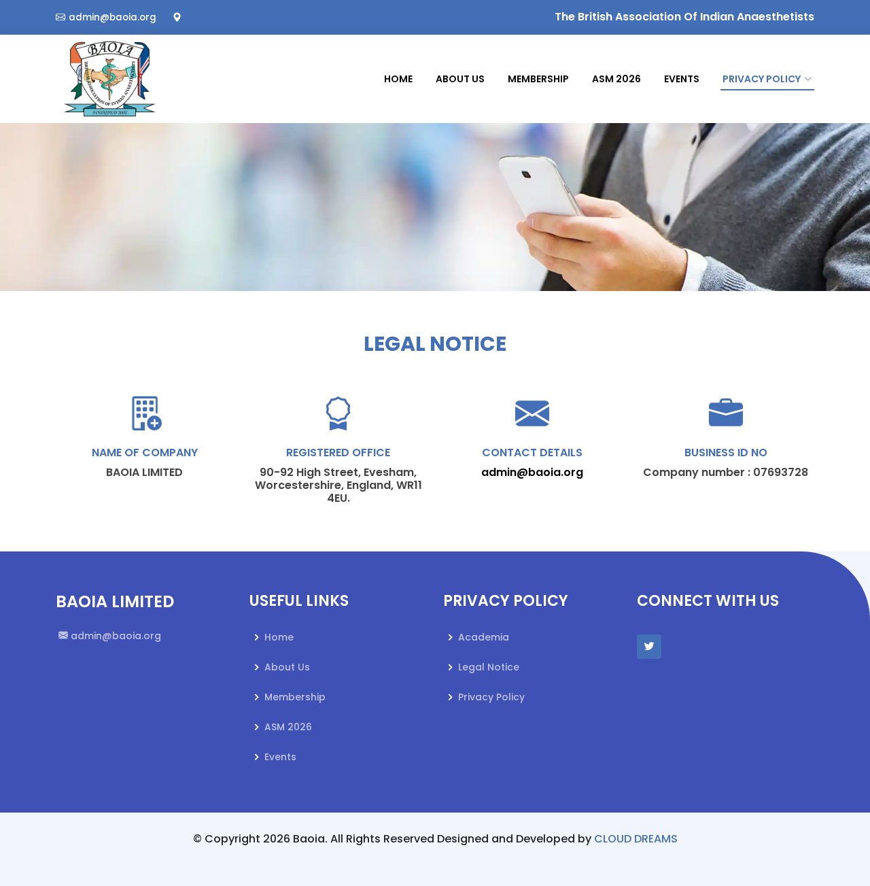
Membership (538, 79)
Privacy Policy (491, 697)
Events (280, 757)
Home (398, 79)
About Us (460, 79)
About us (287, 667)
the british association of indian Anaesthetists (684, 16)
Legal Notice (488, 667)
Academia (483, 637)
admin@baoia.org (532, 472)
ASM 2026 (616, 79)
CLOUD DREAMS (636, 839)
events (681, 79)
